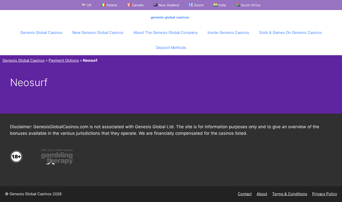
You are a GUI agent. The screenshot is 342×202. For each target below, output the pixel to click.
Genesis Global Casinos (41, 32)
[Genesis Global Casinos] (171, 17)
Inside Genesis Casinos (228, 32)
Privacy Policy (324, 193)
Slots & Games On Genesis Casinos (290, 32)
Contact (245, 193)
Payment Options (64, 60)
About (262, 193)
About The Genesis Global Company (165, 32)
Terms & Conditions (289, 193)
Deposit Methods (171, 47)
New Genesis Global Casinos (97, 32)
